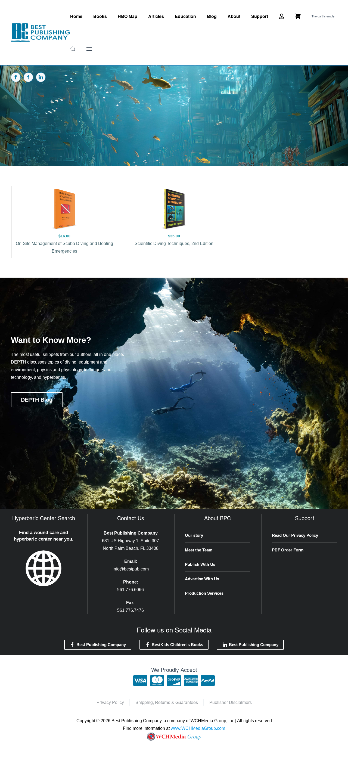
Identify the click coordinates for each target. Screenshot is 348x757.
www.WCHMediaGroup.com (198, 728)
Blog (212, 16)
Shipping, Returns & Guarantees (166, 702)
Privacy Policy (110, 702)
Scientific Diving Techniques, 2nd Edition (174, 243)
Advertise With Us (202, 579)
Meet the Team (198, 550)
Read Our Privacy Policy (295, 535)
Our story (194, 535)
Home (76, 16)
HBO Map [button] (127, 16)
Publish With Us (200, 564)
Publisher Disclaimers (230, 702)
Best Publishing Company (101, 644)
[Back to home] (40, 32)
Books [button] (100, 16)
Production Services (204, 593)
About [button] (234, 16)
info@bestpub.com (131, 569)
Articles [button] (156, 16)
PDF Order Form (287, 550)
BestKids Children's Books (177, 644)
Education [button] (185, 16)
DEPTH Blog (36, 400)
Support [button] (259, 16)
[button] (73, 49)
